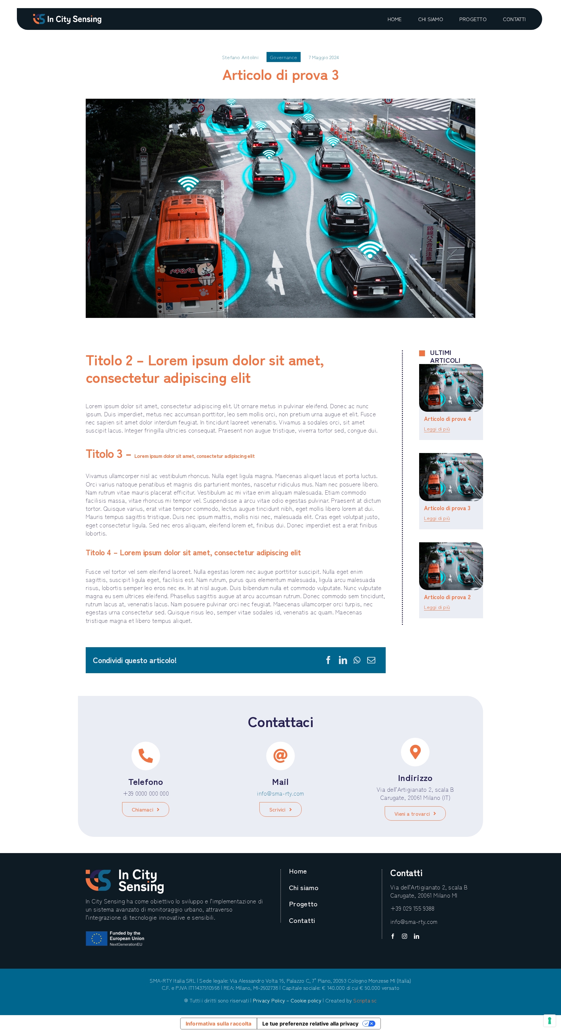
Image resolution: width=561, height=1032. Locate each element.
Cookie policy (306, 1000)
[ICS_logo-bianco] (125, 872)
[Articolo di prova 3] (451, 477)
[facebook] (392, 936)
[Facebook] (328, 660)
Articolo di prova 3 (447, 507)
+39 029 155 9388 (412, 908)
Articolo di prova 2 (447, 596)
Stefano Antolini (240, 57)
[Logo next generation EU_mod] (115, 934)
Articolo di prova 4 (447, 418)
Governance (283, 57)
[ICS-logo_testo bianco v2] (67, 17)
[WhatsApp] (357, 660)
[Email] (371, 660)
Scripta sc (365, 1000)
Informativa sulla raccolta (219, 1023)
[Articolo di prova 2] (451, 566)
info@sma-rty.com (280, 793)
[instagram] (404, 936)
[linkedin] (416, 936)
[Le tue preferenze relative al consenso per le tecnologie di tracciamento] (549, 1020)
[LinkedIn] (343, 660)
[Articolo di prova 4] (451, 388)
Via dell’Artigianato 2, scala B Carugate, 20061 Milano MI (429, 891)
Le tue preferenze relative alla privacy (310, 1023)
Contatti (406, 872)
